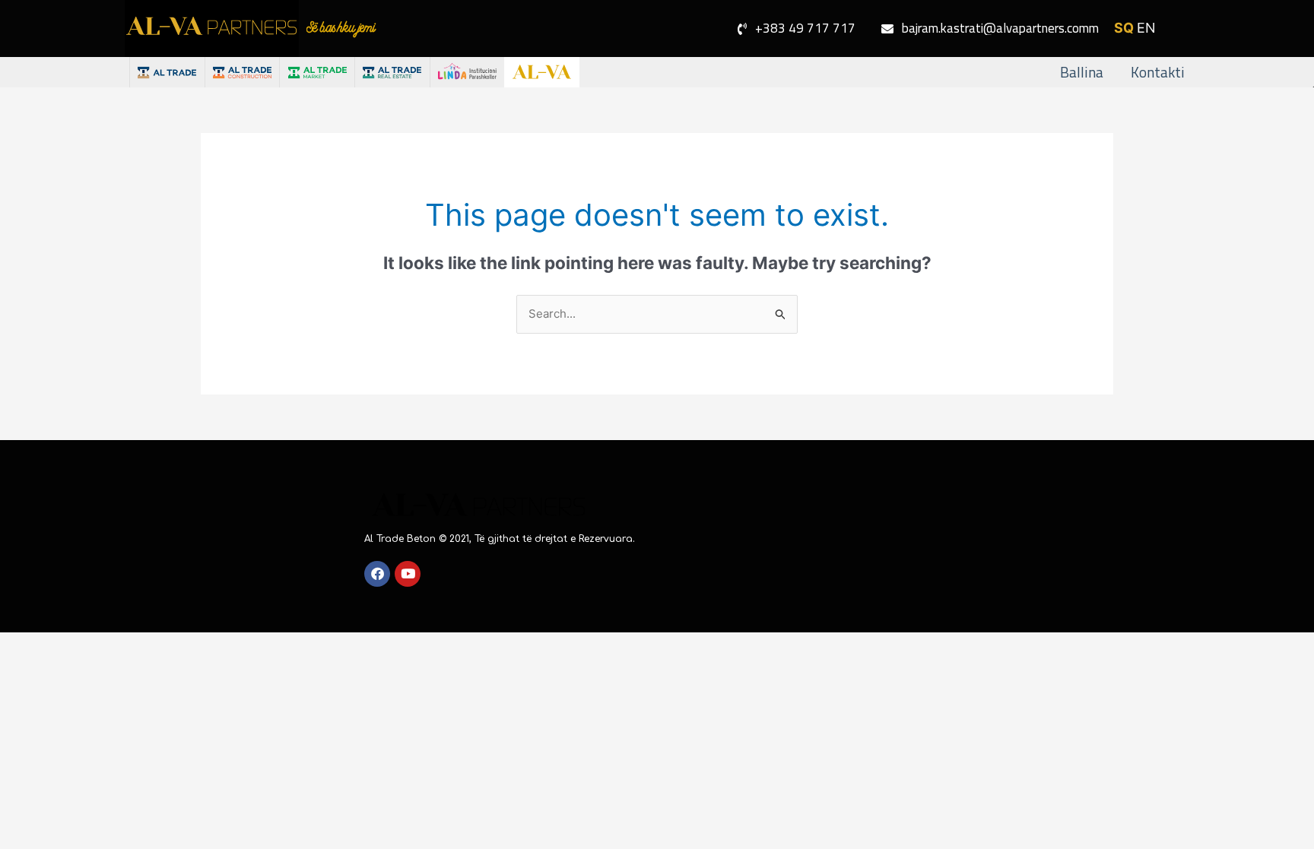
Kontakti (1158, 72)
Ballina (1081, 72)
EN (1146, 28)
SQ (1124, 28)
